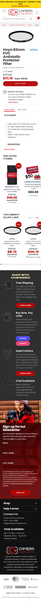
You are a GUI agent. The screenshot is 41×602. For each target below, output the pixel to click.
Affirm (23, 338)
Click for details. (20, 6)
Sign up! (20, 492)
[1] (0, 264)
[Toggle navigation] (4, 10)
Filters (30, 25)
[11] (22, 264)
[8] (16, 264)
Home (4, 25)
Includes (22, 110)
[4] (7, 264)
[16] (33, 264)
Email (5, 443)
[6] (11, 264)
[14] (29, 264)
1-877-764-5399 (10, 520)
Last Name (8, 463)
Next (36, 217)
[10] (20, 264)
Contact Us (10, 514)
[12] (24, 264)
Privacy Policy (29, 593)
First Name (8, 453)
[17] (35, 264)
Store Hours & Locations (13, 518)
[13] (27, 264)
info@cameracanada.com (14, 523)
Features (10, 110)
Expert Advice (24, 351)
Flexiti (23, 343)
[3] (5, 264)
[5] (9, 264)
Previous (30, 217)
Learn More (25, 305)
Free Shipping (24, 283)
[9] (18, 264)
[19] (40, 264)
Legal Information (13, 593)
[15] (31, 264)
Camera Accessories (17, 25)
